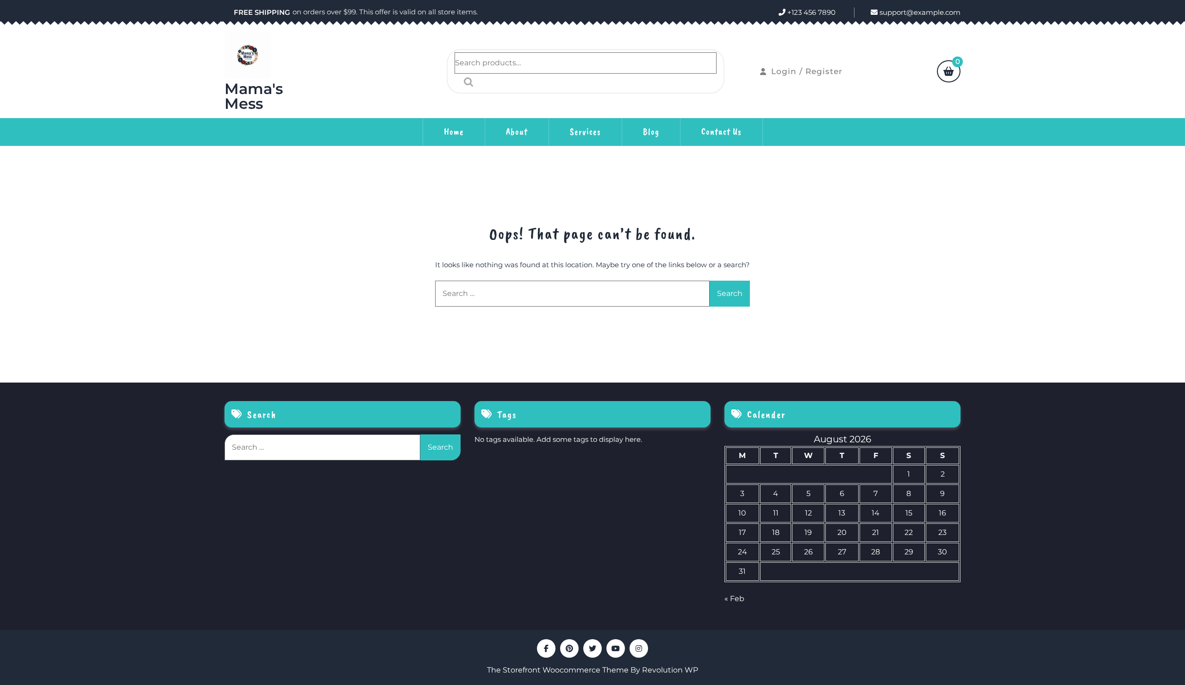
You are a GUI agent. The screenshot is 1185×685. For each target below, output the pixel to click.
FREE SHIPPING (262, 12)
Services (585, 132)
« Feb (734, 598)
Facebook (546, 648)
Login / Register (806, 71)
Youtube (615, 648)
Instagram (639, 648)
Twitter (592, 648)
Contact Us (721, 132)
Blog (651, 132)
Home (454, 132)
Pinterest (569, 648)
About (517, 132)
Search (466, 82)
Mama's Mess (254, 96)
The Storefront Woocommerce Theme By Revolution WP (592, 670)
